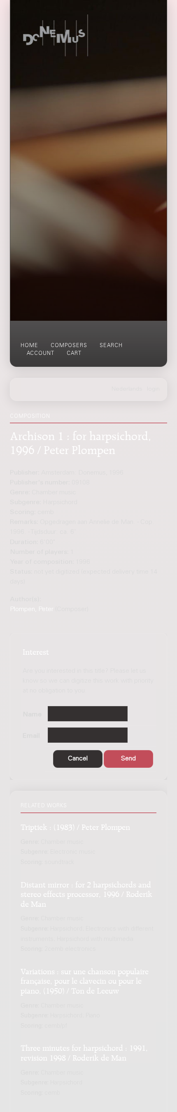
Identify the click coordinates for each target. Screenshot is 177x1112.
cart (74, 353)
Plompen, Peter (32, 609)
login (153, 389)
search (111, 345)
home (29, 345)
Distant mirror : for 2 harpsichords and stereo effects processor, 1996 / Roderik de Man (86, 893)
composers (69, 345)
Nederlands (127, 389)
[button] (77, 759)
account (40, 353)
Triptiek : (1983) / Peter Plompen (75, 826)
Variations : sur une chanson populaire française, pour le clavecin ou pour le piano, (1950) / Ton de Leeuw (85, 980)
